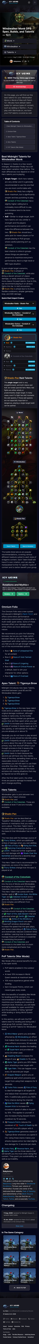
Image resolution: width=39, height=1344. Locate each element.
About (5, 1326)
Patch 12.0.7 (28, 614)
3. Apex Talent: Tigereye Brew (16, 136)
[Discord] (25, 61)
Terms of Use (7, 1329)
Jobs (13, 1329)
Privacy (27, 1326)
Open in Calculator (28, 546)
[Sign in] (29, 2)
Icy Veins (5, 1311)
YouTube (31, 1199)
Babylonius (7, 1184)
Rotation (7, 594)
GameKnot (31, 1337)
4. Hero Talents (11, 142)
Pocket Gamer (7, 1337)
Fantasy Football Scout (19, 1337)
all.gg (4, 1334)
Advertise (17, 1326)
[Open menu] (35, 2)
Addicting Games (30, 1334)
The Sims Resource (17, 1334)
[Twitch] (23, 61)
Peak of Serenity (29, 1191)
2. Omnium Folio (11, 131)
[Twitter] (28, 61)
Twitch (5, 1199)
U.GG (9, 1334)
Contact (10, 1326)
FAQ (22, 1326)
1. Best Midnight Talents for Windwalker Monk (20, 126)
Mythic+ (21, 594)
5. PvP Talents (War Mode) (14, 147)
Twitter (11, 1199)
